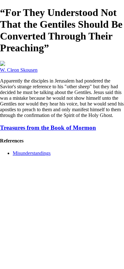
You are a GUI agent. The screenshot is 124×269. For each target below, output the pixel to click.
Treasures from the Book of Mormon (48, 127)
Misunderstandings (32, 153)
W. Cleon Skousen (19, 70)
